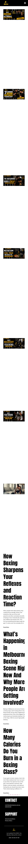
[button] (25, 3)
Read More (6, 627)
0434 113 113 (8, 807)
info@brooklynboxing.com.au (12, 805)
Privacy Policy (8, 820)
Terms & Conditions (10, 819)
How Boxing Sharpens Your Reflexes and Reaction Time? (13, 580)
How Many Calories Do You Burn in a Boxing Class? (12, 751)
